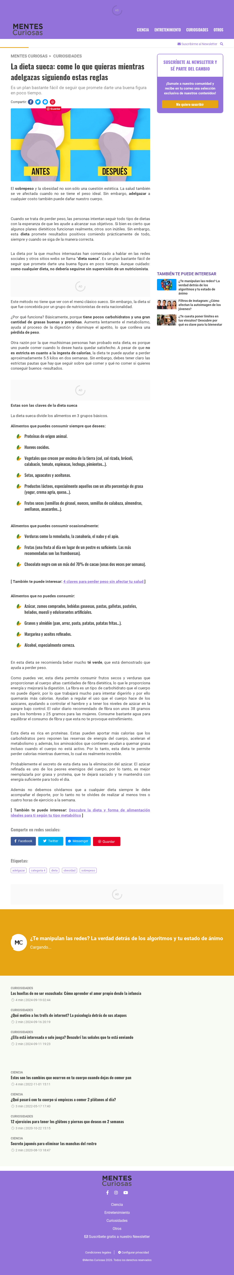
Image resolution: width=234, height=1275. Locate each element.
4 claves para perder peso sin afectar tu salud (103, 581)
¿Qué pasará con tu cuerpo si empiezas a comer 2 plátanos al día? (63, 1099)
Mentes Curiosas (29, 56)
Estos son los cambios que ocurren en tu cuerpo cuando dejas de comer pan (71, 1077)
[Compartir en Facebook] (30, 102)
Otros (218, 30)
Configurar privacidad (135, 1252)
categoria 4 (38, 870)
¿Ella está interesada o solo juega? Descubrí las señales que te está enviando (72, 1037)
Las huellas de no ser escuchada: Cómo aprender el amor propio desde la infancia (76, 993)
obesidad (69, 870)
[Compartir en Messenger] (45, 102)
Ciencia (143, 30)
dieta (54, 870)
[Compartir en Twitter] (38, 102)
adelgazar (18, 870)
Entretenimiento (167, 30)
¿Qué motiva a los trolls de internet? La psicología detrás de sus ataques (69, 1015)
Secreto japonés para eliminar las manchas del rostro (53, 1143)
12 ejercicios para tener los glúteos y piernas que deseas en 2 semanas (67, 1121)
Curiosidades (197, 30)
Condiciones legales (98, 1252)
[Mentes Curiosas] (107, 1192)
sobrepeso (88, 870)
